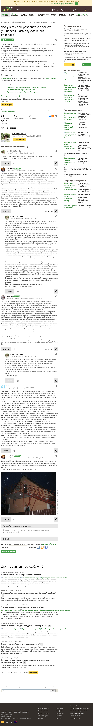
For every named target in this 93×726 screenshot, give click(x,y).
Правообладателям (75, 716)
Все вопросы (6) (69, 65)
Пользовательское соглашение (79, 708)
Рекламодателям (75, 718)
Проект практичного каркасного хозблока (21, 90)
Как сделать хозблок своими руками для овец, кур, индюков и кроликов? (25, 661)
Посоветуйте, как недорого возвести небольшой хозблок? (26, 88)
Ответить (6, 163)
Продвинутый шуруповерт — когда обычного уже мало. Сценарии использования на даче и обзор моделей (84, 100)
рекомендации (52, 110)
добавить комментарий (8, 551)
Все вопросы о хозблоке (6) (10, 96)
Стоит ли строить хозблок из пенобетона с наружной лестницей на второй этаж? (77, 58)
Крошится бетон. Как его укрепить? (76, 153)
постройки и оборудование (8, 111)
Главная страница (43, 708)
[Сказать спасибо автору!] (56, 163)
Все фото (59, 711)
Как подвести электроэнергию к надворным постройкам (84, 87)
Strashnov (10, 296)
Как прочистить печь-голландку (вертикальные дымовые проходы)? (77, 168)
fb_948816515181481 (14, 151)
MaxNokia (4, 590)
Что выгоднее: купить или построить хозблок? (23, 607)
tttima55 (4, 658)
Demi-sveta (4, 642)
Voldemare (10, 386)
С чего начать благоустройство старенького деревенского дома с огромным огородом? (84, 187)
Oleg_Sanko (10, 168)
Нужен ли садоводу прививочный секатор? (83, 125)
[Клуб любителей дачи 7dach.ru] (8, 9)
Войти (88, 10)
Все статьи (59, 716)
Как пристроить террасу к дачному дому (83, 134)
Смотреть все (33, 672)
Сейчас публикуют (43, 711)
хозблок (24, 110)
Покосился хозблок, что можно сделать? (20, 644)
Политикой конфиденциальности (62, 4)
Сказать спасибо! (19, 140)
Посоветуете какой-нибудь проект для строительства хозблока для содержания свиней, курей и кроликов (76, 45)
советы (46, 110)
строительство (40, 110)
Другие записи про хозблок (20, 566)
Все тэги (58, 718)
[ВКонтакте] (50, 116)
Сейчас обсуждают (43, 713)
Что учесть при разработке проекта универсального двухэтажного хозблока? (75, 53)
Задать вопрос (7, 105)
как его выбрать (51, 78)
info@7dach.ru (10, 716)
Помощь (40, 718)
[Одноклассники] (52, 116)
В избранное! (9, 40)
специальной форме (49, 544)
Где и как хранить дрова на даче (84, 206)
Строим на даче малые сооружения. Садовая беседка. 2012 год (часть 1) (84, 145)
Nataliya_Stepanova (7, 605)
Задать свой (86, 65)
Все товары (59, 708)
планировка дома (31, 110)
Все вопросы (60, 713)
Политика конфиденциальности (79, 711)
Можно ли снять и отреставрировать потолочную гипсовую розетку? (84, 116)
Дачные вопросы (43, 716)
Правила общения (75, 706)
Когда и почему (6, 78)
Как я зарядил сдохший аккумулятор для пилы (84, 160)
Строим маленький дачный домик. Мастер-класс (23, 92)
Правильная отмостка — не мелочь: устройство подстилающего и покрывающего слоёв (84, 77)
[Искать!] (48, 9)
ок (76, 4)
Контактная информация (77, 713)
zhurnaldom (5, 572)
